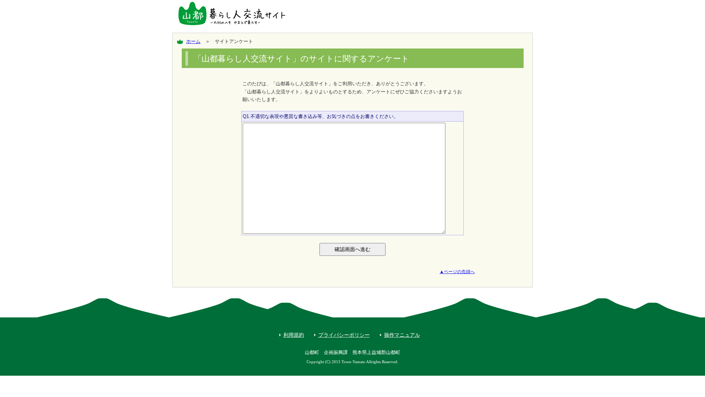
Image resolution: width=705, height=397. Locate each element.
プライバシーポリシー (344, 335)
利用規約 (293, 335)
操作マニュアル (402, 335)
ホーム (193, 41)
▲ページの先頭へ (457, 271)
